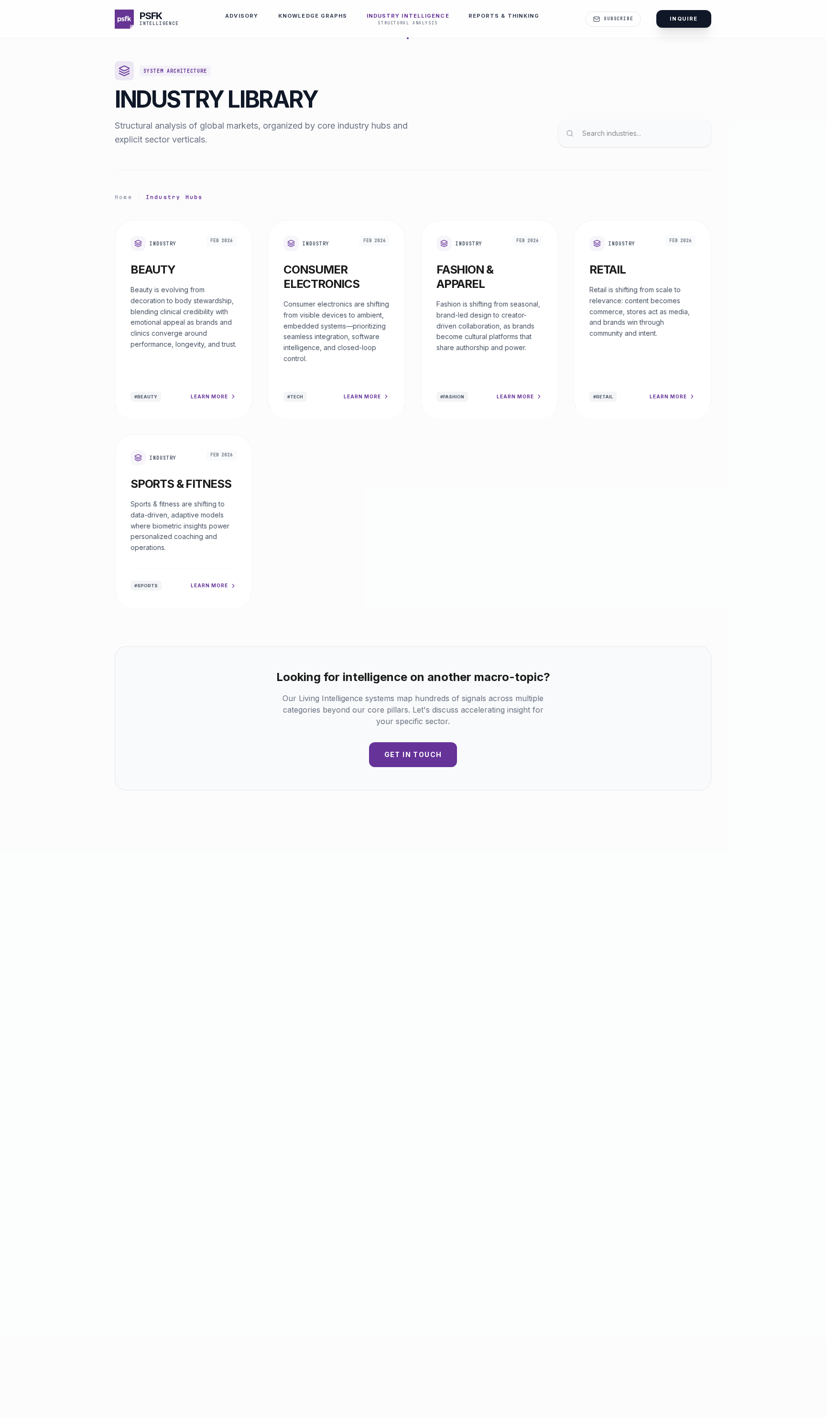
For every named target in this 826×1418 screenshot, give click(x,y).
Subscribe (618, 19)
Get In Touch (413, 754)
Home (123, 197)
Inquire (684, 18)
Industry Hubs (174, 197)
